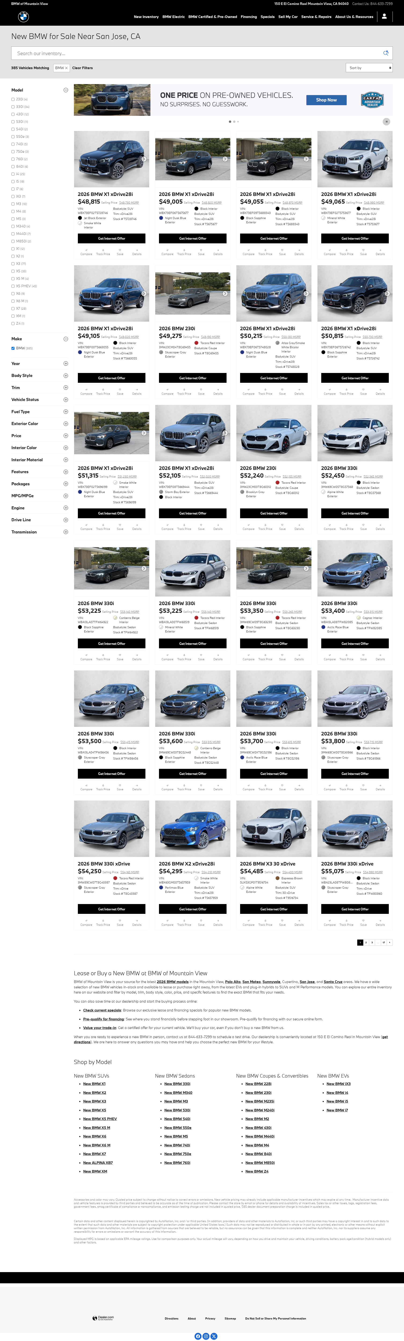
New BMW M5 (176, 1136)
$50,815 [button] (351, 336)
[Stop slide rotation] (387, 122)
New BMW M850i (260, 1162)
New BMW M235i (259, 1101)
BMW (59, 67)
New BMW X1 (94, 1083)
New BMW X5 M (96, 1127)
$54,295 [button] (190, 871)
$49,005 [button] (190, 201)
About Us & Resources (354, 16)
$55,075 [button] (352, 871)
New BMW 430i (258, 1127)
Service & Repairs (316, 16)
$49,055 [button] (271, 201)
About (192, 1318)
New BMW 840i (258, 1153)
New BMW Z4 (256, 1171)
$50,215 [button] (270, 336)
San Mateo (251, 981)
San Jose (307, 981)
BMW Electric (173, 16)
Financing (249, 16)
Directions (171, 1318)
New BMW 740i (177, 1145)
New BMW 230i (258, 1092)
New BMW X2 (94, 1092)
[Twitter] (213, 1336)
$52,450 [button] (352, 475)
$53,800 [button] (352, 741)
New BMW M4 (257, 1145)
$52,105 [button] (189, 475)
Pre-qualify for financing (103, 1019)
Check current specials (102, 1010)
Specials (268, 16)
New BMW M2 (257, 1118)
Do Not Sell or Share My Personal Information (275, 1318)
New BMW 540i (177, 1118)
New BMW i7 (337, 1110)
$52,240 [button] (270, 475)
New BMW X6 (94, 1136)
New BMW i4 (337, 1092)
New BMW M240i (259, 1110)
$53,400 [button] (351, 610)
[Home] (23, 16)
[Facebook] (198, 1336)
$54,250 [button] (108, 871)
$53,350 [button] (271, 610)
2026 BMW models (173, 981)
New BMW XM (95, 1171)
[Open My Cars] (383, 16)
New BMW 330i (177, 1083)
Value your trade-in (99, 1027)
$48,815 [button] (108, 201)
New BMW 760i (177, 1162)
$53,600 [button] (189, 741)
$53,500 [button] (108, 741)
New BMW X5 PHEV (100, 1118)
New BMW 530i (177, 1110)
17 (384, 942)
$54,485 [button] (271, 871)
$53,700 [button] (270, 741)
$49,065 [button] (352, 201)
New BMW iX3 (339, 1083)
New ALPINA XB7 (98, 1162)
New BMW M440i (259, 1136)
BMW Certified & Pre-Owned (212, 16)
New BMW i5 (337, 1101)
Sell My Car (288, 16)
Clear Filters (82, 67)
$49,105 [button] (108, 336)
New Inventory (146, 16)
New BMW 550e (177, 1127)
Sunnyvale (271, 981)
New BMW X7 (94, 1153)
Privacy (210, 1318)
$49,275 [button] (189, 336)
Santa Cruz (333, 981)
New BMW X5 (94, 1110)
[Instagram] (205, 1336)
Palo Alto (233, 981)
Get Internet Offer (111, 238)
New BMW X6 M (96, 1145)
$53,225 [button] (108, 610)
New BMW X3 (94, 1101)
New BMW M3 (176, 1101)
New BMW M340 (178, 1092)
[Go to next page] (390, 943)
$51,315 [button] (107, 475)
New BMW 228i (258, 1083)
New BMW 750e (177, 1153)
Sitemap (230, 1318)
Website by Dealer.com (115, 1318)
